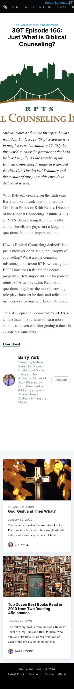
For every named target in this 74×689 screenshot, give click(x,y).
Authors (45, 6)
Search (62, 6)
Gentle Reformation (31, 669)
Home (16, 6)
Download (11, 344)
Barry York (50, 25)
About (29, 6)
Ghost (62, 674)
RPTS (60, 312)
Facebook (34, 674)
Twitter (49, 674)
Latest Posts (16, 674)
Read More (61, 379)
